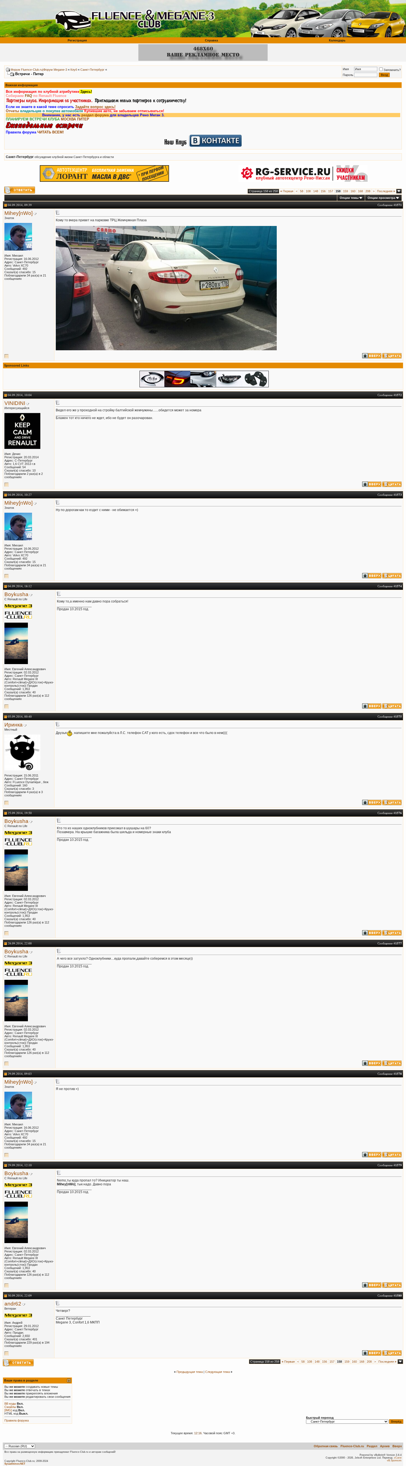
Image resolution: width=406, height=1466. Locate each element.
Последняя (386, 191)
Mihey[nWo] (18, 213)
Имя (346, 69)
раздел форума (66, 115)
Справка (211, 40)
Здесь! (85, 92)
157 (330, 191)
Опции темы (349, 197)
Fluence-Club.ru (352, 1446)
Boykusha (16, 594)
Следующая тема (217, 1371)
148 (315, 191)
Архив (385, 1446)
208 (367, 191)
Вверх (397, 1446)
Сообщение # (390, 205)
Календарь (337, 40)
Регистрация (77, 40)
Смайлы (10, 1407)
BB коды (10, 1403)
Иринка (13, 725)
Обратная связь (326, 1446)
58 (301, 191)
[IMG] (8, 1410)
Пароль (348, 75)
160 (352, 191)
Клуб (73, 69)
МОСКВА (68, 119)
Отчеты (12, 111)
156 (323, 191)
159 (345, 191)
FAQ (28, 96)
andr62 (12, 1304)
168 (360, 191)
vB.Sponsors (394, 1460)
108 (308, 191)
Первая (286, 191)
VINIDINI (14, 403)
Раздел (372, 1446)
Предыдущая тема (189, 1371)
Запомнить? (392, 70)
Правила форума (16, 1420)
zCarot (398, 1457)
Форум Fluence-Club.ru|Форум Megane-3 (39, 69)
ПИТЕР (83, 119)
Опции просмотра (381, 197)
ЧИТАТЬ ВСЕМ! (50, 132)
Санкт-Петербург (92, 69)
